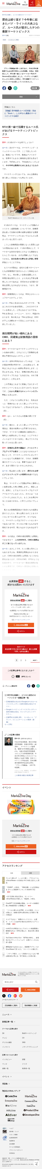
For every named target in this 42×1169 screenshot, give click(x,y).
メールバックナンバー (22, 619)
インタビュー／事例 (13, 40)
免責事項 (12, 1141)
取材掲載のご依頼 (31, 1005)
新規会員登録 (21, 625)
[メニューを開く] (3, 3)
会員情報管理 (13, 1137)
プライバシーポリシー (16, 1150)
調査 (23, 1059)
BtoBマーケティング (29, 1033)
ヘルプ (11, 1128)
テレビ (4, 1038)
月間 (30, 873)
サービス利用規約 (14, 1147)
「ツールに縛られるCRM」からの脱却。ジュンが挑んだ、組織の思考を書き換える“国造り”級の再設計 (22, 912)
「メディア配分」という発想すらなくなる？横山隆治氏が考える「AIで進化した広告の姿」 (22, 954)
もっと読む (8, 724)
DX (3, 1033)
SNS (23, 1042)
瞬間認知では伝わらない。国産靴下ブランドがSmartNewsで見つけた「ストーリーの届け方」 (22, 948)
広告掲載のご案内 (11, 1005)
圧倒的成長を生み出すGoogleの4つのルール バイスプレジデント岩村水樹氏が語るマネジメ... (22, 703)
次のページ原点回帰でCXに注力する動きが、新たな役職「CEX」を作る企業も (21, 649)
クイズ (24, 1064)
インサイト (6, 1047)
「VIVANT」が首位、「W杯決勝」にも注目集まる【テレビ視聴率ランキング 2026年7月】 (22, 888)
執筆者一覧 (26, 1068)
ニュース (5, 1014)
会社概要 (12, 1144)
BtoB (4, 40)
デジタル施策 (7, 1042)
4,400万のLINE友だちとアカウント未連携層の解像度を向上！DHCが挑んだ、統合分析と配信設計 (22, 930)
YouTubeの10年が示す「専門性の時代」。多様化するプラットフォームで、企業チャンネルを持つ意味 (22, 939)
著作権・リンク (14, 1131)
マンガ (4, 1064)
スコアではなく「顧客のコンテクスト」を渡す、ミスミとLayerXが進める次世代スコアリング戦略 (22, 921)
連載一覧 (5, 1068)
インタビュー (7, 1059)
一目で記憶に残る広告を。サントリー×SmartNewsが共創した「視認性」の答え (20, 897)
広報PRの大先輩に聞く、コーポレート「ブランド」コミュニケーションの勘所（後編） (21, 719)
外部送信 (12, 1153)
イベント (5, 1076)
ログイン (22, 631)
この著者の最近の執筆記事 (24, 775)
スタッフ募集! (13, 1134)
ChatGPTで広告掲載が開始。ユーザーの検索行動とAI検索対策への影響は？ (22, 904)
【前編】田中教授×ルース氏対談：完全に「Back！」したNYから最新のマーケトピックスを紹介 (20, 113)
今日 (11, 873)
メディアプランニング (30, 1047)
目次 (21, 96)
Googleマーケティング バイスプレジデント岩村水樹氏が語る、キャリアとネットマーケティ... (21, 711)
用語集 (5, 1083)
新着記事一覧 (7, 1021)
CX (23, 1038)
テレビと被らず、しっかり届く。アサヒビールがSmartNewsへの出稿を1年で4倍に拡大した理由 (22, 880)
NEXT (35, 660)
